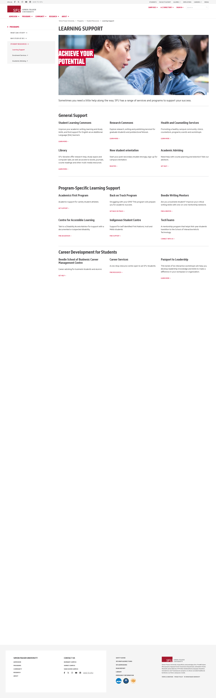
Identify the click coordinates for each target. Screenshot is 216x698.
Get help (164, 166)
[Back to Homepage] (22, 9)
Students (152, 2)
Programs (26, 16)
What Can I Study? (17, 33)
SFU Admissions (121, 665)
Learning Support (18, 50)
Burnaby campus (70, 662)
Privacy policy (178, 677)
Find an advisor (64, 236)
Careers (198, 2)
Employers (187, 2)
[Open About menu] (68, 16)
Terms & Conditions (167, 677)
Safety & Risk (120, 658)
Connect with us (167, 239)
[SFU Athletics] (119, 681)
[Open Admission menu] (19, 16)
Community (39, 16)
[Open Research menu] (58, 16)
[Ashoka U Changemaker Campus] (133, 681)
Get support (63, 208)
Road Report (120, 668)
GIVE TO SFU (38, 2)
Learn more (62, 141)
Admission (13, 16)
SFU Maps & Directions (124, 661)
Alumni (177, 2)
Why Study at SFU (17, 38)
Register (113, 166)
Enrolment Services (20, 55)
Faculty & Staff (165, 2)
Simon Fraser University (66, 21)
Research (53, 16)
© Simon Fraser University (192, 677)
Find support (114, 236)
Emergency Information (125, 675)
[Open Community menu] (46, 16)
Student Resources (93, 21)
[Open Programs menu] (32, 16)
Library (119, 672)
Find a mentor (166, 211)
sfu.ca (9, 2)
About (64, 16)
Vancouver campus (71, 669)
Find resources (115, 272)
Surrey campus (69, 665)
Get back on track (116, 211)
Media (206, 2)
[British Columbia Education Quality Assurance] (126, 681)
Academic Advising (20, 61)
